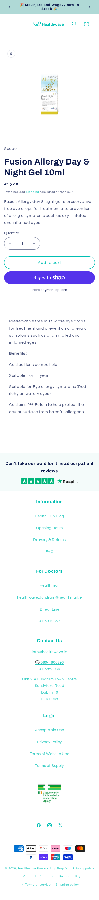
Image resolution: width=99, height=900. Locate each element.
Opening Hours (49, 528)
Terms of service (38, 884)
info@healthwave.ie (49, 652)
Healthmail (49, 585)
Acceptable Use (49, 730)
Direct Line (49, 609)
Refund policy (70, 876)
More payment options (49, 290)
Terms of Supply (49, 766)
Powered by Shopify (52, 868)
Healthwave (27, 868)
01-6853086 (49, 669)
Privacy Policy (49, 742)
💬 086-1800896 (49, 662)
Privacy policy (83, 868)
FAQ (50, 552)
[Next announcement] (89, 6)
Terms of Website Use (49, 754)
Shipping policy (67, 884)
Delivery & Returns (49, 540)
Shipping (32, 192)
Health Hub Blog (49, 516)
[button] (10, 24)
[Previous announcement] (9, 6)
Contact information (38, 876)
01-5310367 (49, 621)
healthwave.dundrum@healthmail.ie (49, 597)
